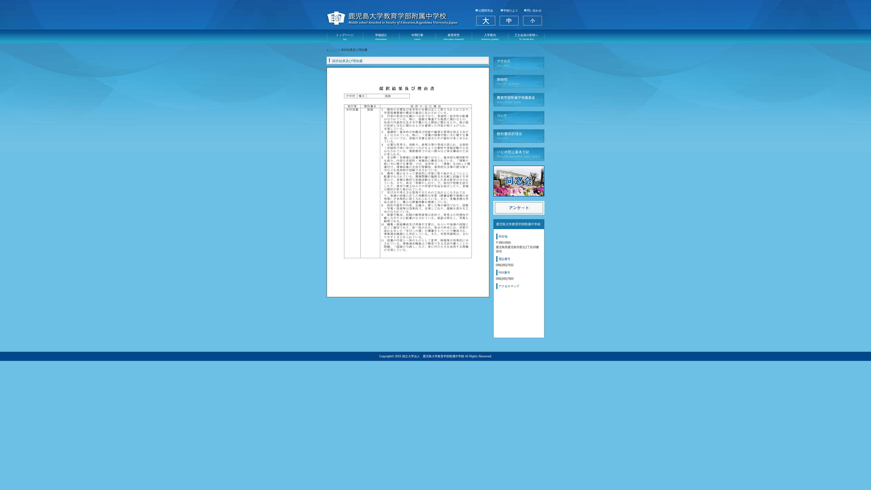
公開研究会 (485, 10)
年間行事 (417, 36)
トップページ (345, 36)
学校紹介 (381, 36)
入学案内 (490, 36)
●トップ (332, 49)
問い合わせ (534, 10)
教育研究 (454, 36)
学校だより (510, 10)
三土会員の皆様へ (526, 36)
